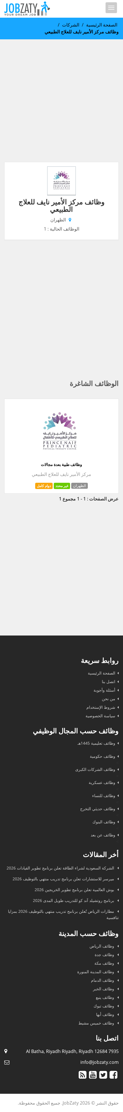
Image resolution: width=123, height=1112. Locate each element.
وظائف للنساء (103, 795)
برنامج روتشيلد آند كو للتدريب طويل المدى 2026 (74, 900)
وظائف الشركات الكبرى (95, 769)
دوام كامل (44, 485)
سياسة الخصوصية (100, 715)
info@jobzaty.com (99, 1062)
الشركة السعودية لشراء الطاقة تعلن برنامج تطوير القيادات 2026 (61, 868)
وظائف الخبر (104, 988)
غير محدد (61, 485)
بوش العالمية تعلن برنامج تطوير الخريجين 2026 (75, 889)
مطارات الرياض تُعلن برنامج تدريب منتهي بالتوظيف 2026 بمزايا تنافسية (63, 914)
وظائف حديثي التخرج (97, 808)
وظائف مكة (104, 963)
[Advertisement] (61, 100)
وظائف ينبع (105, 997)
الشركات (70, 25)
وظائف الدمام (103, 980)
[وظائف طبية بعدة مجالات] (59, 458)
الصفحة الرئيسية (101, 25)
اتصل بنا (108, 681)
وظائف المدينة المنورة (96, 971)
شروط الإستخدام (100, 707)
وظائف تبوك (104, 1006)
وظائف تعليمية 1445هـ (96, 743)
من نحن (108, 698)
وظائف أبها (105, 1014)
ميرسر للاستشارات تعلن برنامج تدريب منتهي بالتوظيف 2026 (64, 878)
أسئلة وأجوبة (104, 690)
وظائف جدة (105, 954)
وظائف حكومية (102, 756)
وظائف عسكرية (102, 782)
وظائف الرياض (102, 946)
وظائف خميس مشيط (96, 1023)
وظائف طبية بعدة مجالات (61, 464)
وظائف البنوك (103, 821)
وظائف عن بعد (103, 835)
